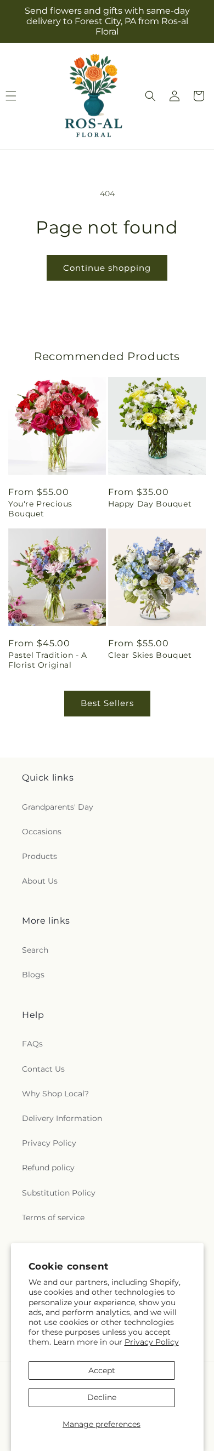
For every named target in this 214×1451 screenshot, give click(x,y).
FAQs (32, 1044)
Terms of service (53, 1217)
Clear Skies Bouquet (150, 655)
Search (35, 950)
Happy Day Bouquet (150, 504)
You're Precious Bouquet (40, 509)
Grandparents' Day (57, 807)
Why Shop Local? (55, 1094)
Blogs (33, 975)
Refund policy (48, 1168)
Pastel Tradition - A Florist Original (47, 660)
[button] (150, 96)
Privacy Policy (152, 1342)
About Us (40, 881)
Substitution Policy (58, 1193)
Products (39, 856)
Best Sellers (107, 703)
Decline (101, 1397)
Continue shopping (107, 268)
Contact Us (43, 1069)
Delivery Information (62, 1118)
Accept (101, 1370)
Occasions (41, 832)
